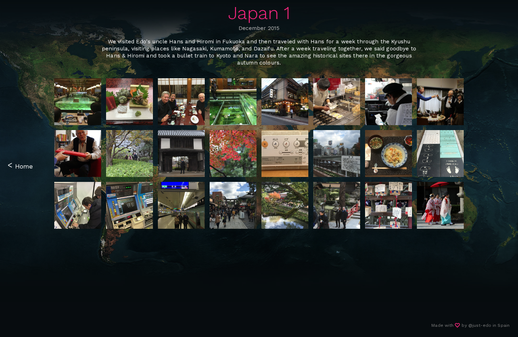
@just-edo (479, 325)
